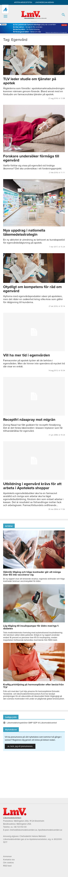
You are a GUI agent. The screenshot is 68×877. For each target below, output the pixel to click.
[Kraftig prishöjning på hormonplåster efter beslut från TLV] (34, 680)
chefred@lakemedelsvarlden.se (23, 830)
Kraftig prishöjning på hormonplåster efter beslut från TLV (33, 686)
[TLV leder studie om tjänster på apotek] (34, 60)
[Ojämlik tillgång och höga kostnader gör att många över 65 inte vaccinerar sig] (34, 567)
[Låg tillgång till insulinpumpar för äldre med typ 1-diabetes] (34, 621)
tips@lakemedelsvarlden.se (50, 830)
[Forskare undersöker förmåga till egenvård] (34, 128)
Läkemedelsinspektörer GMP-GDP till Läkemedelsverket (32, 723)
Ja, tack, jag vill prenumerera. (20, 746)
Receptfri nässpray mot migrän (29, 419)
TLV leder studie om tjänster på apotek (29, 81)
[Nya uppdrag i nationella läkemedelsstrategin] (34, 202)
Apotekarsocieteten (23, 2)
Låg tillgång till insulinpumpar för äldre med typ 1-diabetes (31, 627)
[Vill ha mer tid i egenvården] (34, 332)
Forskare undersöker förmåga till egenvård (31, 158)
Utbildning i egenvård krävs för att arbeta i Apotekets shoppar (32, 486)
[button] (5, 16)
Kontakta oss (9, 859)
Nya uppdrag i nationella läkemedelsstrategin (24, 232)
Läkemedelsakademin (44, 2)
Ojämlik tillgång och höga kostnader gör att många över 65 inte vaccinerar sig (32, 573)
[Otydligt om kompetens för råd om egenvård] (34, 268)
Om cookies (8, 862)
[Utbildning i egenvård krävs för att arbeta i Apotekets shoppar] (34, 460)
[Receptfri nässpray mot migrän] (34, 396)
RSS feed (7, 866)
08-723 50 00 (20, 827)
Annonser (7, 856)
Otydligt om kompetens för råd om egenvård (32, 289)
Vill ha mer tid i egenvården (26, 355)
